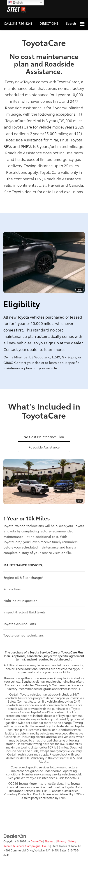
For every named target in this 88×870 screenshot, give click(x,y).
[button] (18, 23)
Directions (48, 23)
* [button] (78, 81)
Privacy (61, 841)
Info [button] (79, 289)
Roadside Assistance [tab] (44, 447)
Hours (46, 846)
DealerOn (36, 841)
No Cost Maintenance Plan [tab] (44, 436)
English (17, 2)
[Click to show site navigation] (82, 24)
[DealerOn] (14, 835)
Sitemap (50, 841)
